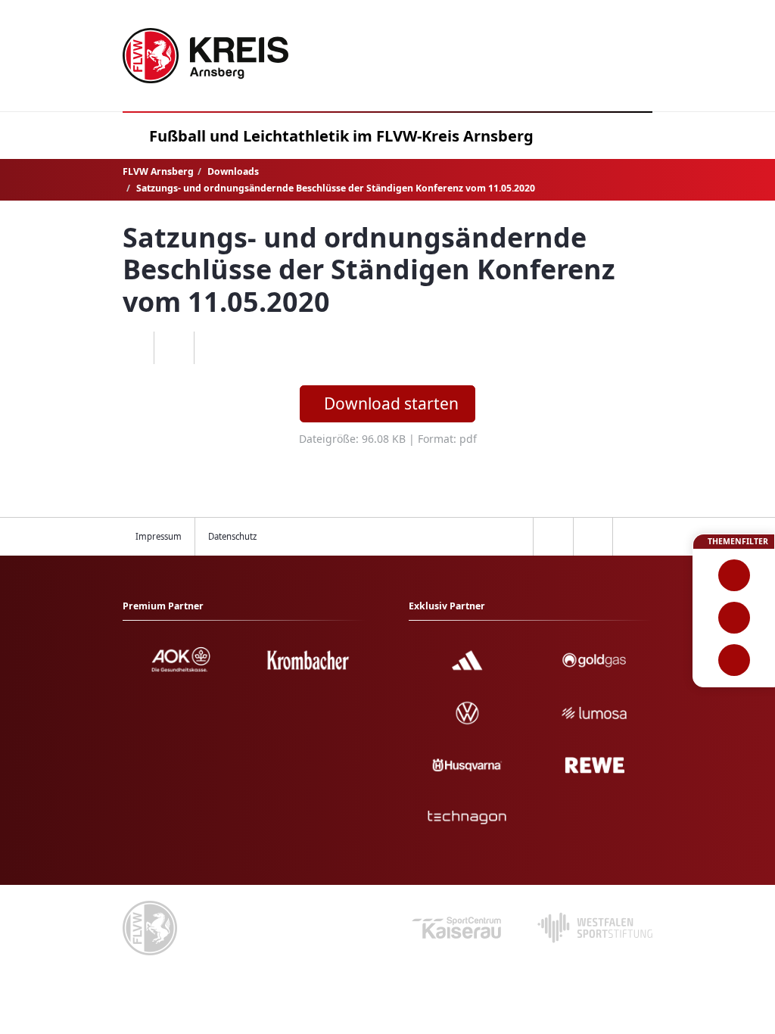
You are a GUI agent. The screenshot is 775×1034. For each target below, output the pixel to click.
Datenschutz (232, 536)
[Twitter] (174, 348)
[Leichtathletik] (734, 618)
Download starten (391, 403)
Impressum (158, 536)
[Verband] (734, 660)
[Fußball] (734, 575)
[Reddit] (214, 348)
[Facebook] (134, 348)
